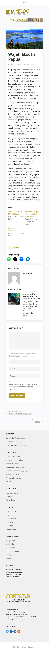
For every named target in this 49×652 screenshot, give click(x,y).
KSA (7, 456)
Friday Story (10, 540)
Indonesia (17, 471)
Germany (9, 471)
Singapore (17, 478)
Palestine (16, 456)
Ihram (22, 438)
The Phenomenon (12, 551)
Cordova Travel (22, 647)
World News (10, 500)
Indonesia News (12, 493)
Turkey (20, 460)
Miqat (17, 438)
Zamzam (23, 445)
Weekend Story (14, 247)
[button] (24, 2)
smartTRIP (9, 522)
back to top (32, 647)
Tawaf (8, 441)
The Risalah (10, 555)
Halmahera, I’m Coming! (14, 229)
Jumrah (16, 445)
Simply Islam (10, 544)
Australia (9, 481)
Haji (13, 438)
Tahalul (17, 441)
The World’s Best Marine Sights (15, 212)
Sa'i (12, 441)
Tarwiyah (9, 445)
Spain (22, 467)
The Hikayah (10, 548)
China (17, 474)
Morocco (9, 460)
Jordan (23, 456)
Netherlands (10, 467)
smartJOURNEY (11, 518)
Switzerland (18, 463)
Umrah (8, 438)
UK (13, 463)
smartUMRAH (11, 511)
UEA (10, 456)
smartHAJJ (9, 515)
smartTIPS (9, 525)
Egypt (15, 460)
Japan (24, 471)
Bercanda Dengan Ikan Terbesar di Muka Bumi (31, 214)
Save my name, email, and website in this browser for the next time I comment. (24, 386)
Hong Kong (10, 474)
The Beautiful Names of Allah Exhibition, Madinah (31, 296)
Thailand (9, 478)
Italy (17, 467)
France (8, 463)
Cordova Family (11, 529)
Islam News (10, 496)
